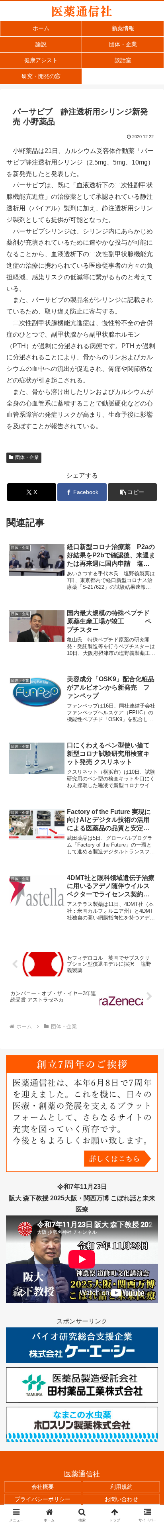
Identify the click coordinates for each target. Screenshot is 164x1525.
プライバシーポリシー (42, 1499)
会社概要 (42, 1487)
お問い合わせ (121, 1499)
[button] (132, 492)
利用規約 (121, 1487)
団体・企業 (27, 457)
